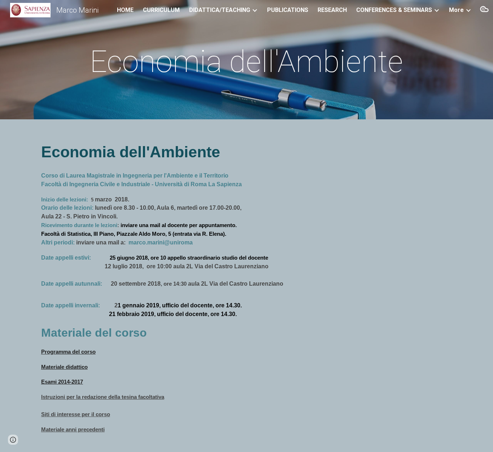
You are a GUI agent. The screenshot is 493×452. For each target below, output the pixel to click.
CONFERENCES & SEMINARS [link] (394, 10)
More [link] (456, 10)
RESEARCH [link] (332, 10)
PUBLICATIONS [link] (287, 10)
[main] (246, 62)
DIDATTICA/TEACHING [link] (219, 10)
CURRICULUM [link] (161, 10)
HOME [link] (125, 10)
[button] (484, 10)
